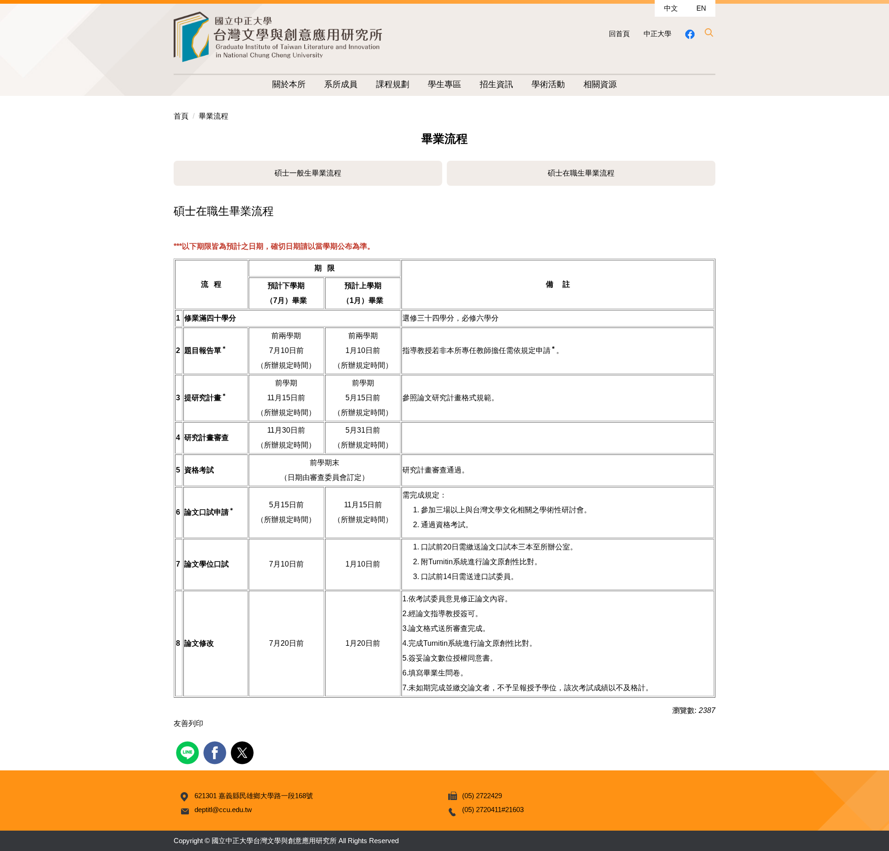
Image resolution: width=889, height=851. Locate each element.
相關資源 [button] (600, 84)
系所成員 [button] (340, 84)
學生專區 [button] (444, 84)
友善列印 (188, 723)
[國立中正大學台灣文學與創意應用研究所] (278, 37)
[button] (708, 32)
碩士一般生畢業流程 (308, 173)
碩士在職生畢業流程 (581, 173)
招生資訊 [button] (496, 84)
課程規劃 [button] (392, 84)
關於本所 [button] (289, 84)
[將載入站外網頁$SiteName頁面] (188, 752)
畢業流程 (213, 116)
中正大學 (657, 34)
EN (701, 8)
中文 (671, 8)
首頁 (181, 116)
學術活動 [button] (548, 84)
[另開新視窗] (689, 34)
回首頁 (619, 34)
